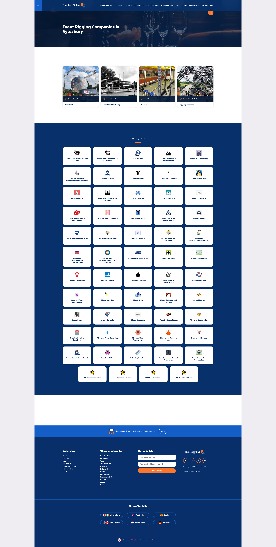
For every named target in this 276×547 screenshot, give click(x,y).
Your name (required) (93, 279)
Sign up (103, 293)
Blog (211, 5)
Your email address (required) (96, 268)
